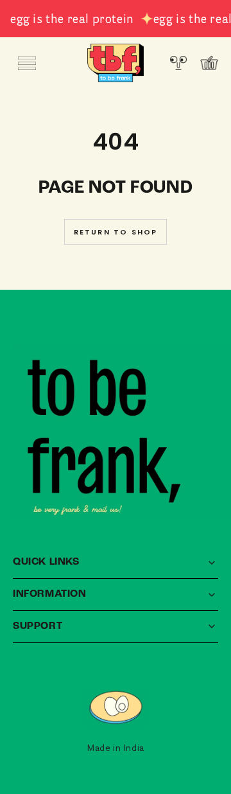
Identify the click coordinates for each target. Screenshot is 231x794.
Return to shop (116, 232)
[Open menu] (27, 63)
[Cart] (209, 63)
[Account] (178, 63)
